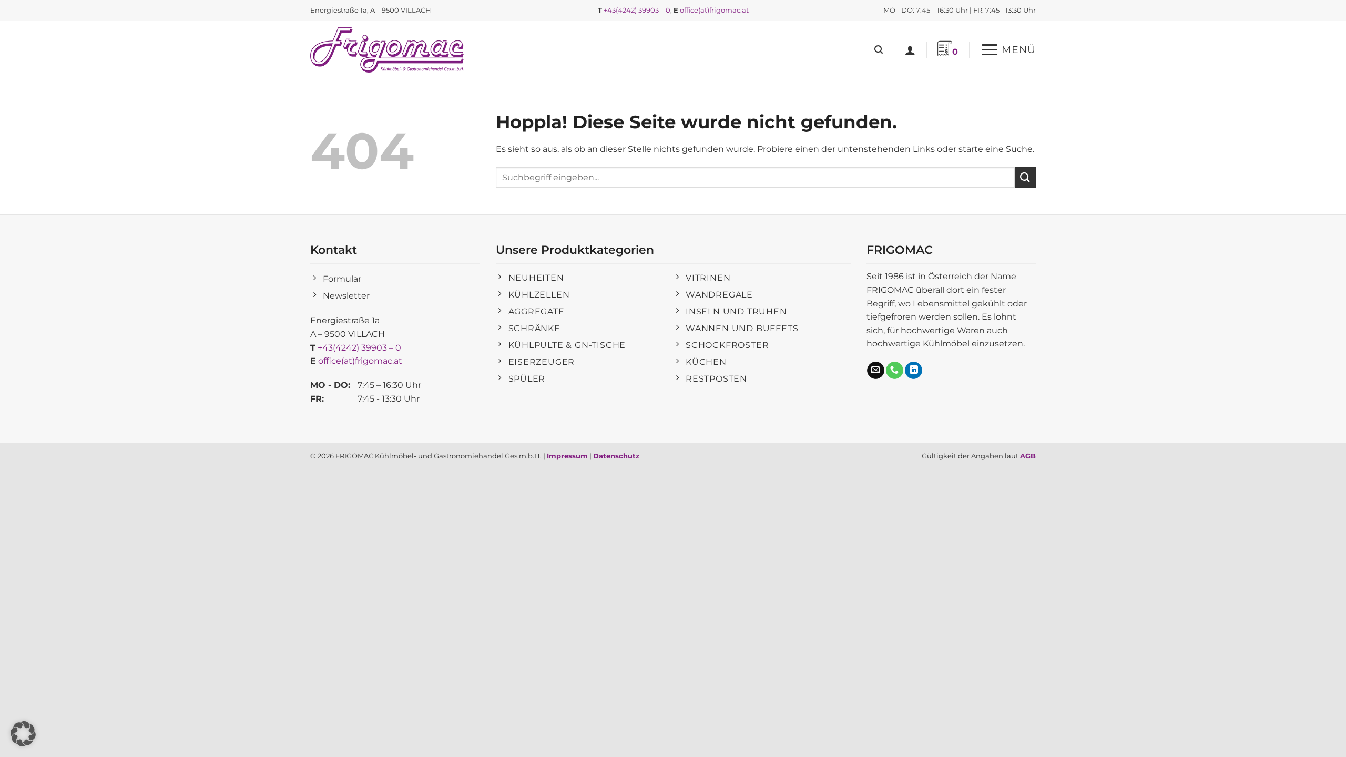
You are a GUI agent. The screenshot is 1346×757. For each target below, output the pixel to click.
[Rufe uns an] (894, 371)
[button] (878, 49)
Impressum (567, 456)
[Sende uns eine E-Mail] (875, 371)
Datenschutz (616, 456)
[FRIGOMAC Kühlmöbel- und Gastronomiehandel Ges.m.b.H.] (389, 50)
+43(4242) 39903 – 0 (637, 10)
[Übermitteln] (1025, 177)
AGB (1028, 456)
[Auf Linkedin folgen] (913, 371)
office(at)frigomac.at (714, 10)
